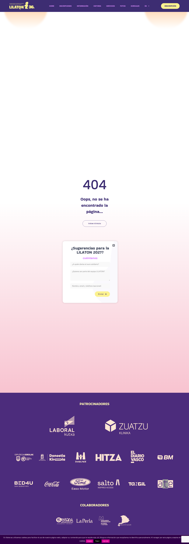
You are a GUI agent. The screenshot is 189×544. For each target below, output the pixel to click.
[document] (94, 272)
